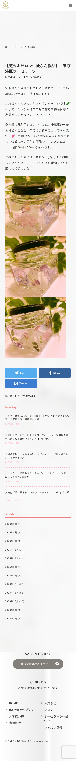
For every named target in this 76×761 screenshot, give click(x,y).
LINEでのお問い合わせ (33, 663)
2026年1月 (11, 541)
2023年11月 (12, 593)
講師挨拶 (15, 722)
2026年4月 (11, 532)
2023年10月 (12, 601)
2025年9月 (11, 567)
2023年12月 (12, 584)
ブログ (48, 709)
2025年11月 (12, 558)
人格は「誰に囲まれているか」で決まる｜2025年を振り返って (37, 494)
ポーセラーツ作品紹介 (30, 77)
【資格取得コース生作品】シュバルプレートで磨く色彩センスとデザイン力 (36, 456)
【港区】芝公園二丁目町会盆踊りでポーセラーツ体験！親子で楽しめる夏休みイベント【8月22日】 (36, 437)
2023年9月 (11, 610)
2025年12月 (12, 550)
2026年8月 (11, 524)
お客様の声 (16, 716)
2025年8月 (11, 575)
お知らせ (50, 703)
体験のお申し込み (21, 709)
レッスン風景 (53, 727)
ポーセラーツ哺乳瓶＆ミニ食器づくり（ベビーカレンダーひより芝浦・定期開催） (36, 475)
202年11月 (11, 618)
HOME (13, 703)
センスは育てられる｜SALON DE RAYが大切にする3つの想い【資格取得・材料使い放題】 (37, 418)
